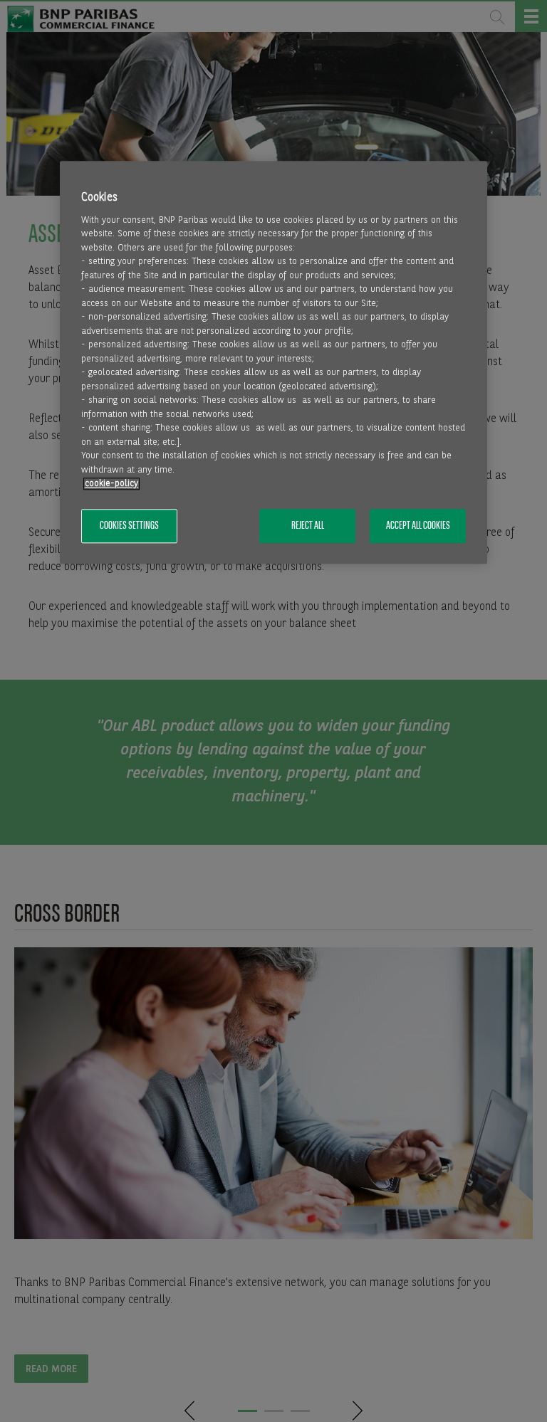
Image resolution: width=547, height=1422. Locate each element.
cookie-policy (111, 484)
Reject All (307, 526)
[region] (273, 362)
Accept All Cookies (418, 526)
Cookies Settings (129, 526)
